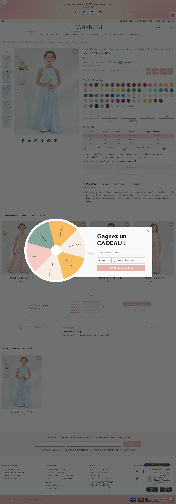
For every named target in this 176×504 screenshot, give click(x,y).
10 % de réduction (121, 268)
